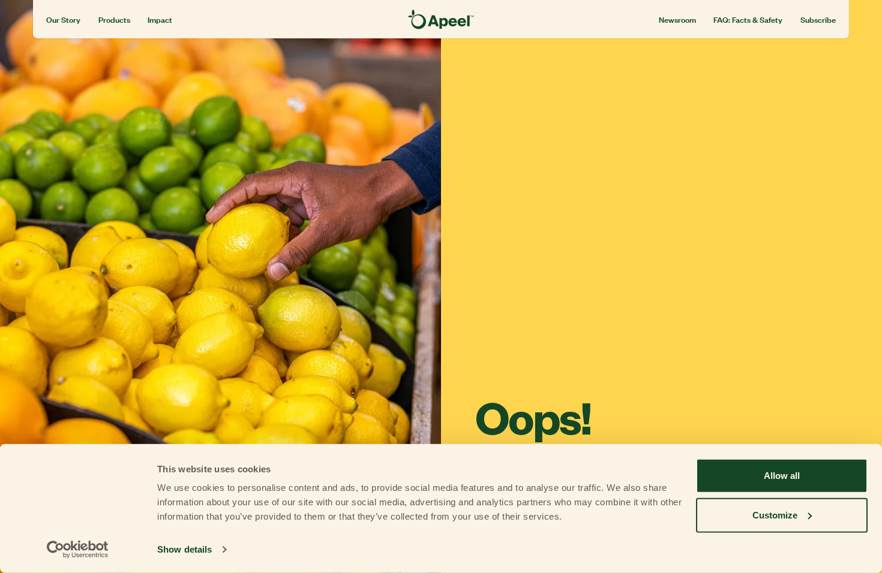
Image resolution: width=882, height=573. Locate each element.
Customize (774, 514)
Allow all (782, 476)
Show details (184, 549)
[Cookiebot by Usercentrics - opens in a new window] (77, 550)
